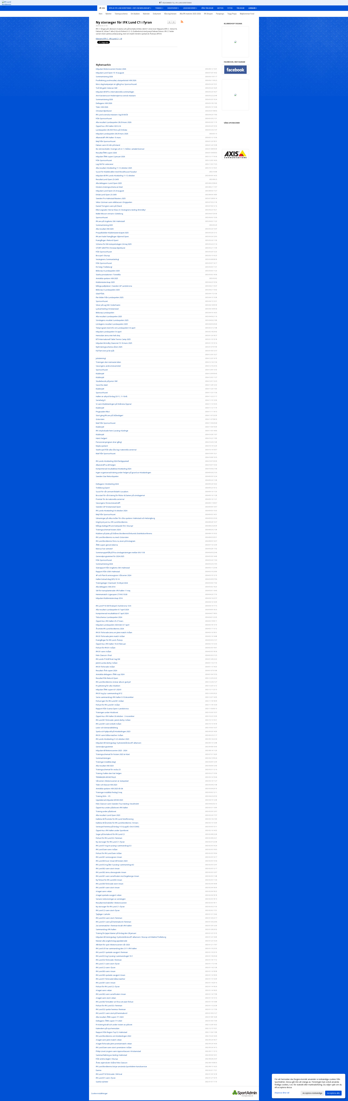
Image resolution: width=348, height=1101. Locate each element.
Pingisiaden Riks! (103, 411)
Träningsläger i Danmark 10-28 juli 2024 (112, 583)
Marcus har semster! (104, 548)
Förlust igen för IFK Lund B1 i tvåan (110, 701)
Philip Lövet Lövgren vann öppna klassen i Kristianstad (118, 1051)
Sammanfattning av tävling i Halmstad (111, 1055)
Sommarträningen (103, 758)
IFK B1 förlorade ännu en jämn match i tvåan (114, 632)
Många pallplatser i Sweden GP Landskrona (114, 286)
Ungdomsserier (189, 8)
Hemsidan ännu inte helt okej (108, 335)
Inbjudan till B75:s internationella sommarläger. (115, 92)
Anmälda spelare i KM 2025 (107, 278)
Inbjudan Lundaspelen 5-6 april (108, 331)
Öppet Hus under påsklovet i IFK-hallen (112, 807)
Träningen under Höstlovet (107, 712)
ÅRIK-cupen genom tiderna (107, 545)
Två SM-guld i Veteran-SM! (106, 88)
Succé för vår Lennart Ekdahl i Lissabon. (112, 491)
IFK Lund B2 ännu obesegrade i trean (111, 872)
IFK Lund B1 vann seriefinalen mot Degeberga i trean (117, 876)
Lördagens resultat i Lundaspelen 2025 (112, 324)
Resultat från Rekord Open (107, 678)
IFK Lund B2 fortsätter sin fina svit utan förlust (114, 1002)
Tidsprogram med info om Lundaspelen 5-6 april (115, 328)
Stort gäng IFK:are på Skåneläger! (109, 415)
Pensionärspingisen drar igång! (109, 442)
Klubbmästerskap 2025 (105, 282)
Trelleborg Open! (103, 488)
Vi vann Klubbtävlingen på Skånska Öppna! (113, 404)
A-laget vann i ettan (104, 891)
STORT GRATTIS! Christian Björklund (110, 248)
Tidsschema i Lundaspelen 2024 (109, 617)
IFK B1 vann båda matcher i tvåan (109, 735)
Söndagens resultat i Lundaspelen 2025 (112, 320)
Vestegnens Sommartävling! (107, 259)
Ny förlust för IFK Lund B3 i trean (109, 880)
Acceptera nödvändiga (312, 1093)
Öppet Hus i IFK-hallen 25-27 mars (109, 621)
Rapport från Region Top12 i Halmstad (111, 1032)
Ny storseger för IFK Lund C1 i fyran (124, 22)
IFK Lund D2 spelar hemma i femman (111, 1009)
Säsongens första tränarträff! (108, 503)
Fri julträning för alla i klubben (108, 686)
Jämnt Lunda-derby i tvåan (106, 663)
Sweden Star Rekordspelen (107, 476)
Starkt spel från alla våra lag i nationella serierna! (116, 449)
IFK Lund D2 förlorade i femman (109, 960)
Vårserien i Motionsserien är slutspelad (112, 781)
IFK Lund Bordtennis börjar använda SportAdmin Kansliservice (121, 1066)
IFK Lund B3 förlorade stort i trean (109, 883)
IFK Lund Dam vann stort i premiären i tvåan (114, 1047)
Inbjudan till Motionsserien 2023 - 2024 (111, 750)
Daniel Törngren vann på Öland (109, 206)
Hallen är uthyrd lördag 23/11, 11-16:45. (112, 396)
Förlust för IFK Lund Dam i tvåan (109, 853)
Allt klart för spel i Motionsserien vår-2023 (113, 944)
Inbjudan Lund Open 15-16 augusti (110, 73)
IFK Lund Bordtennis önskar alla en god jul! (113, 682)
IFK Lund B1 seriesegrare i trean (109, 857)
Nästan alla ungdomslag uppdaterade (111, 941)
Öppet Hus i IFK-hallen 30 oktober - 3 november (115, 716)
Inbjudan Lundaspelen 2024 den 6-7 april (112, 625)
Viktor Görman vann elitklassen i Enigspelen (114, 202)
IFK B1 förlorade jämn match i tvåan (110, 636)
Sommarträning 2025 (104, 225)
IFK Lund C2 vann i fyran (105, 967)
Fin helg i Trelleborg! (104, 267)
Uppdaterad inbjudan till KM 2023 (109, 800)
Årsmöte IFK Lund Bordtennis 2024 (110, 628)
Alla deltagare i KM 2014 (105, 587)
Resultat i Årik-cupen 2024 (106, 670)
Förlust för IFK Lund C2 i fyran (108, 986)
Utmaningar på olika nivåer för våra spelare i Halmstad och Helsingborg (125, 518)
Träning (158, 8)
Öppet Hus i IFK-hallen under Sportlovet (112, 830)
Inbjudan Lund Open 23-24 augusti (110, 191)
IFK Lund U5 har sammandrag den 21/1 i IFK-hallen (116, 948)
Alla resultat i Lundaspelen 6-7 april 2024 (112, 609)
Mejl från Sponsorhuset (105, 141)
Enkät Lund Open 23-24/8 (106, 194)
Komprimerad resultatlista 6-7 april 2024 (112, 613)
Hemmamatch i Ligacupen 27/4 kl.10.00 (111, 594)
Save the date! (102, 385)
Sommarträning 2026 (104, 76)
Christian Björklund (103, 111)
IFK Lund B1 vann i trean (105, 982)
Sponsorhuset (102, 217)
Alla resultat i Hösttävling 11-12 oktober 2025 (114, 168)
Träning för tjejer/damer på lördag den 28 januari (116, 933)
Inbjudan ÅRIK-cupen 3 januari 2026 (110, 156)
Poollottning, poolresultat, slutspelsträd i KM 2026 (116, 80)
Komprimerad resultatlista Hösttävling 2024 (113, 468)
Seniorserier (172, 8)
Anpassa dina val (282, 1092)
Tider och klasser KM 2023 (106, 784)
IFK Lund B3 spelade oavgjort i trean (110, 975)
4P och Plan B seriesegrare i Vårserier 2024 (113, 575)
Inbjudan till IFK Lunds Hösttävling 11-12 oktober (115, 175)
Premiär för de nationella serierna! (110, 499)
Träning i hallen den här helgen (109, 773)
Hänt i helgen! (101, 438)
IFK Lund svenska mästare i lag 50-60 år (112, 114)
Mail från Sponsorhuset (105, 423)
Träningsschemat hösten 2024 (108, 529)
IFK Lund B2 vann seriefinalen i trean (111, 994)
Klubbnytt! (100, 373)
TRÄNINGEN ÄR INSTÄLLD (106, 777)
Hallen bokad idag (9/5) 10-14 (107, 579)
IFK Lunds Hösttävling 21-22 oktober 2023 (112, 739)
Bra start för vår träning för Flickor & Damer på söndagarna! (120, 495)
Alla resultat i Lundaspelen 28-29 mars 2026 (113, 122)
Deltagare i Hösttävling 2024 (107, 484)
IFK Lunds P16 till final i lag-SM (108, 659)
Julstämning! (101, 358)
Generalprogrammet (104, 746)
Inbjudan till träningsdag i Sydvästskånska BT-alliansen (118, 743)
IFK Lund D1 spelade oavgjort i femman (112, 952)
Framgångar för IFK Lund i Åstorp (109, 640)
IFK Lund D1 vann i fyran (106, 1078)
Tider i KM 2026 (102, 107)
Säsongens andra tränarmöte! (108, 366)
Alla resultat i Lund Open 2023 (108, 815)
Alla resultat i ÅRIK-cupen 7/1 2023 (110, 1017)
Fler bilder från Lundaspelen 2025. (110, 297)
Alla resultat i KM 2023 (105, 765)
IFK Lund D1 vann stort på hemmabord (111, 1013)
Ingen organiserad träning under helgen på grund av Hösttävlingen (123, 472)
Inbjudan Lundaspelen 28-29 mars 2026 (112, 133)
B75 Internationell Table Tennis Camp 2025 (113, 339)
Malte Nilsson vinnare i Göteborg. (109, 213)
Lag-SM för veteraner (104, 164)
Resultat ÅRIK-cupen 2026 (106, 152)
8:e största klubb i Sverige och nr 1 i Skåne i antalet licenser (120, 149)
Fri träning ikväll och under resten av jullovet (114, 1024)
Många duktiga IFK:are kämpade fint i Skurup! (114, 526)
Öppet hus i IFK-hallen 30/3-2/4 (108, 126)
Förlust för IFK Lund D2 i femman (109, 838)
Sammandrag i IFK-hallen (106, 929)
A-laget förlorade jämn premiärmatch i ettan (114, 1043)
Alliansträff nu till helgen (106, 465)
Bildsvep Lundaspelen (105, 312)
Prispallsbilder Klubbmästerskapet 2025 (112, 232)
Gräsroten (100, 419)
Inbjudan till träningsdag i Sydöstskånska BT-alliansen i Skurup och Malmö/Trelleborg (131, 937)
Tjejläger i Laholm (103, 914)
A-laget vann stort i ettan (106, 998)
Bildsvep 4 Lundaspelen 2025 (108, 271)
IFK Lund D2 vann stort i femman (109, 918)
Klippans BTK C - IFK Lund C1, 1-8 (109, 38)
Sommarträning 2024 (104, 564)
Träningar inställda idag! (106, 762)
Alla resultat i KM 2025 (105, 229)
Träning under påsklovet (106, 811)
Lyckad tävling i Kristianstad (107, 309)
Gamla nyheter (102, 1081)
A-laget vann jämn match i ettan (109, 1040)
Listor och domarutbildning (107, 727)
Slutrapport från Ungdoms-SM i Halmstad (113, 567)
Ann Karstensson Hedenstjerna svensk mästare (116, 95)
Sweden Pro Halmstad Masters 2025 (111, 198)
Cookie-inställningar (99, 1093)
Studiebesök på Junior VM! (106, 381)
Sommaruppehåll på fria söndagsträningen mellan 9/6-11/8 (120, 552)
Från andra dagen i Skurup (107, 1059)
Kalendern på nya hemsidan (107, 1028)
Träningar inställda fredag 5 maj (109, 792)
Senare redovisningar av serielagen (111, 899)
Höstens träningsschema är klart (109, 187)
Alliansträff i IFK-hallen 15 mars (108, 137)
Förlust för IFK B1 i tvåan (105, 647)
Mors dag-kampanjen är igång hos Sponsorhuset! (116, 84)
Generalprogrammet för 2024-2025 (110, 556)
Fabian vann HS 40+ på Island (108, 145)
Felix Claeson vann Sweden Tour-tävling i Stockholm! (117, 804)
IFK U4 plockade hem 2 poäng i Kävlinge (112, 430)
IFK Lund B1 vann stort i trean (108, 887)
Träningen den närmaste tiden (108, 362)
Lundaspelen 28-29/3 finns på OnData (111, 130)
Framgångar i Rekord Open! (107, 240)
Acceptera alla (333, 1093)
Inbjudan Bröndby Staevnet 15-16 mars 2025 (114, 343)
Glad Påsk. (100, 293)
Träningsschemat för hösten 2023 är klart (113, 754)
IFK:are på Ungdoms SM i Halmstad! (110, 221)
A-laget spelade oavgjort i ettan (109, 895)
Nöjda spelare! (102, 446)
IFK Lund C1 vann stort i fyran (108, 963)
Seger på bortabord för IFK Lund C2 (110, 834)
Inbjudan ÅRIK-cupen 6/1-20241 (108, 689)
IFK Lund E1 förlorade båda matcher (110, 979)
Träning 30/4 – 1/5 (103, 796)
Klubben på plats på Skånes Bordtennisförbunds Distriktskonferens (124, 533)
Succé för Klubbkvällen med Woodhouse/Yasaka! (116, 172)
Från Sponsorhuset (104, 118)
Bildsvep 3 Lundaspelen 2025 (108, 290)
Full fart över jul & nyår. (105, 350)
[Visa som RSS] (182, 22)
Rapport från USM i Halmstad (108, 571)
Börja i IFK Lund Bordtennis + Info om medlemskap (129, 8)
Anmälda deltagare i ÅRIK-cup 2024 (110, 674)
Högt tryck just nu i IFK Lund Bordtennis (112, 522)
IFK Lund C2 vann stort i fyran (108, 910)
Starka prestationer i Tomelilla (108, 274)
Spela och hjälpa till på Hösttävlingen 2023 (113, 731)
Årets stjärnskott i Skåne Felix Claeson (111, 1062)
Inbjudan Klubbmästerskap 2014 (109, 598)
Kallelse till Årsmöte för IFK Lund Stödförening (114, 819)
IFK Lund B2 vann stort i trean (108, 868)
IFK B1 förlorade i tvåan (105, 666)
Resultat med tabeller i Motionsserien (111, 903)
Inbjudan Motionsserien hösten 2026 (111, 69)
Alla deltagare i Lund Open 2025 (109, 183)
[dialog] (308, 1086)
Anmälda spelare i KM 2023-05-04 (109, 788)
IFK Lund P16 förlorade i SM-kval (109, 1074)
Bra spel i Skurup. (103, 255)
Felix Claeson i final (104, 655)
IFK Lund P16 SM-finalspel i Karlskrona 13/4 (113, 606)
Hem (103, 8)
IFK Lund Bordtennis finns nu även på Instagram (115, 541)
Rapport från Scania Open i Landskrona (112, 708)
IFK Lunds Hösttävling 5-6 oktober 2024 (111, 510)
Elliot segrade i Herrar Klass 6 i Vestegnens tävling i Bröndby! (121, 210)
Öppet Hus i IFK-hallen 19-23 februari (111, 644)
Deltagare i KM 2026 (104, 103)
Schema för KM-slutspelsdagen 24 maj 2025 (114, 244)
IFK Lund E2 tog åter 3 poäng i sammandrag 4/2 (115, 864)
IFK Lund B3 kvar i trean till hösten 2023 (112, 861)
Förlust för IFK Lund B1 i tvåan (108, 705)
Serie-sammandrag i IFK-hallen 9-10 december (115, 697)
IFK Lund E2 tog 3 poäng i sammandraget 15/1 (114, 956)
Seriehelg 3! (100, 400)
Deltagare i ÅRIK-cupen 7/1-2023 (109, 1021)
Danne (98, 1070)
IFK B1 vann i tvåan (103, 651)
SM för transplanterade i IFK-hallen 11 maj (113, 590)
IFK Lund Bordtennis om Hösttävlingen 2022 (113, 1036)
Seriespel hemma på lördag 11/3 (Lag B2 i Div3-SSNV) (117, 826)
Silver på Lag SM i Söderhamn (108, 305)
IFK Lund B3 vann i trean (105, 971)
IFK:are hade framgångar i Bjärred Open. (112, 236)
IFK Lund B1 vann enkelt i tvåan (108, 724)
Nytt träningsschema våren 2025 (109, 347)
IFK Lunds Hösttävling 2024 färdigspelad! (112, 461)
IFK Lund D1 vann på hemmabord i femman (113, 922)
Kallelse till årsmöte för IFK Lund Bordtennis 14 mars (117, 823)
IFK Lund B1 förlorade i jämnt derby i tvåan (113, 720)
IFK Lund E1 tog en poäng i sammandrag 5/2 (113, 845)
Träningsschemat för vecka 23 (108, 769)
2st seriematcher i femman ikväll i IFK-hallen (114, 925)
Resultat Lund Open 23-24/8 (107, 179)
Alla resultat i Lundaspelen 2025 (109, 316)
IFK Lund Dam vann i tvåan (106, 849)
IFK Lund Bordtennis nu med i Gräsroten (112, 537)
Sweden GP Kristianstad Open (108, 507)
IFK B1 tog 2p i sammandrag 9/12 (109, 693)
